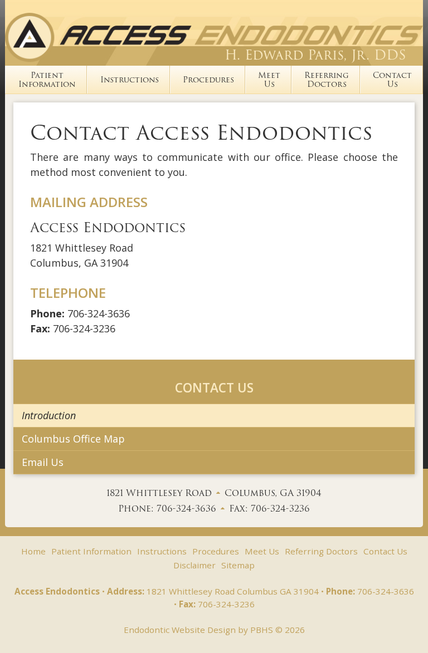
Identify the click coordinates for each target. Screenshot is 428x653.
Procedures (208, 79)
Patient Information (91, 551)
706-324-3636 (98, 313)
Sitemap (238, 565)
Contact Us (214, 387)
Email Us (43, 462)
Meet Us (262, 551)
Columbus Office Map (73, 438)
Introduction (49, 415)
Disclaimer (194, 565)
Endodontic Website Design (180, 629)
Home (33, 551)
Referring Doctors (321, 551)
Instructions (129, 79)
